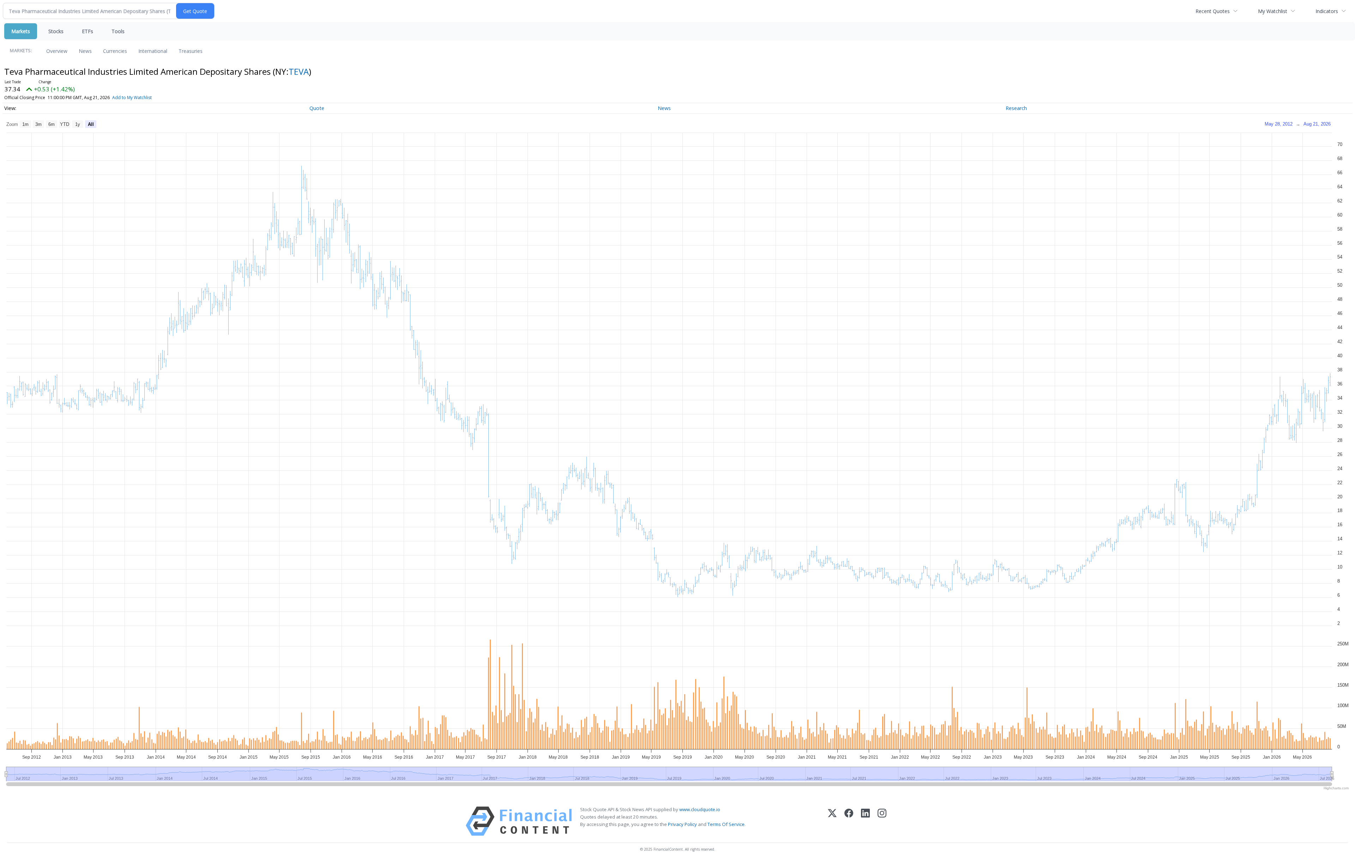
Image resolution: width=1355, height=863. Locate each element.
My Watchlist (1272, 11)
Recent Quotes (1213, 11)
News (85, 51)
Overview (56, 51)
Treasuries (191, 51)
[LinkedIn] (865, 821)
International (152, 51)
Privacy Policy (682, 824)
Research (1016, 108)
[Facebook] (849, 821)
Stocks (56, 31)
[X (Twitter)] (832, 821)
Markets (20, 31)
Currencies (115, 51)
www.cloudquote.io (699, 809)
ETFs (87, 31)
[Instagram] (882, 821)
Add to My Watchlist (132, 98)
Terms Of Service (726, 824)
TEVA (299, 71)
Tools (118, 31)
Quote (316, 108)
